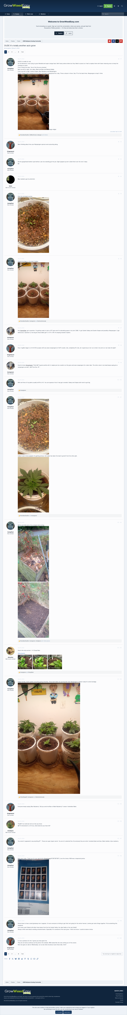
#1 (121, 58)
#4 (121, 176)
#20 (121, 938)
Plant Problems (119, 996)
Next (22, 52)
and (28, 515)
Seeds (121, 1000)
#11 (121, 397)
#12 (121, 522)
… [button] (15, 52)
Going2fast (8, 48)
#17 (121, 838)
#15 (121, 804)
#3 (121, 159)
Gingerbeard (29, 365)
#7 (121, 328)
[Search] (122, 6)
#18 (121, 855)
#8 (121, 345)
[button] (118, 6)
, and (33, 321)
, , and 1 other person (35, 641)
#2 (121, 141)
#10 (121, 379)
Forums (17, 14)
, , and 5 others (34, 135)
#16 (121, 821)
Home (8, 14)
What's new (30, 14)
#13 (121, 647)
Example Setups (119, 1002)
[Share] (119, 59)
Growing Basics (119, 993)
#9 (121, 362)
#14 (121, 679)
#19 (121, 920)
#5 (121, 193)
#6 (121, 258)
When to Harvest (119, 998)
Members (43, 14)
